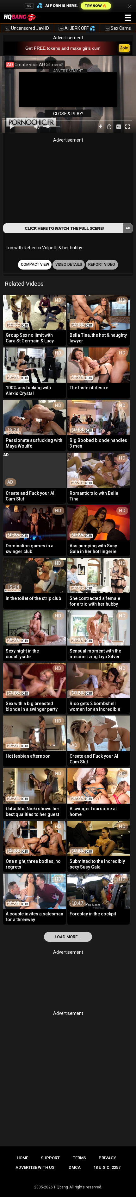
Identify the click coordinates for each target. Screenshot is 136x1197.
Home (22, 1158)
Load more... (68, 936)
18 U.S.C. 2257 (107, 1167)
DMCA (75, 1167)
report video (101, 264)
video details (68, 264)
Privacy (107, 1158)
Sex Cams (118, 28)
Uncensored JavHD (27, 28)
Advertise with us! (35, 1167)
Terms (79, 1158)
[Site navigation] (128, 18)
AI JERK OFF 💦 (77, 28)
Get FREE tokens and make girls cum (63, 48)
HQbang (61, 1187)
